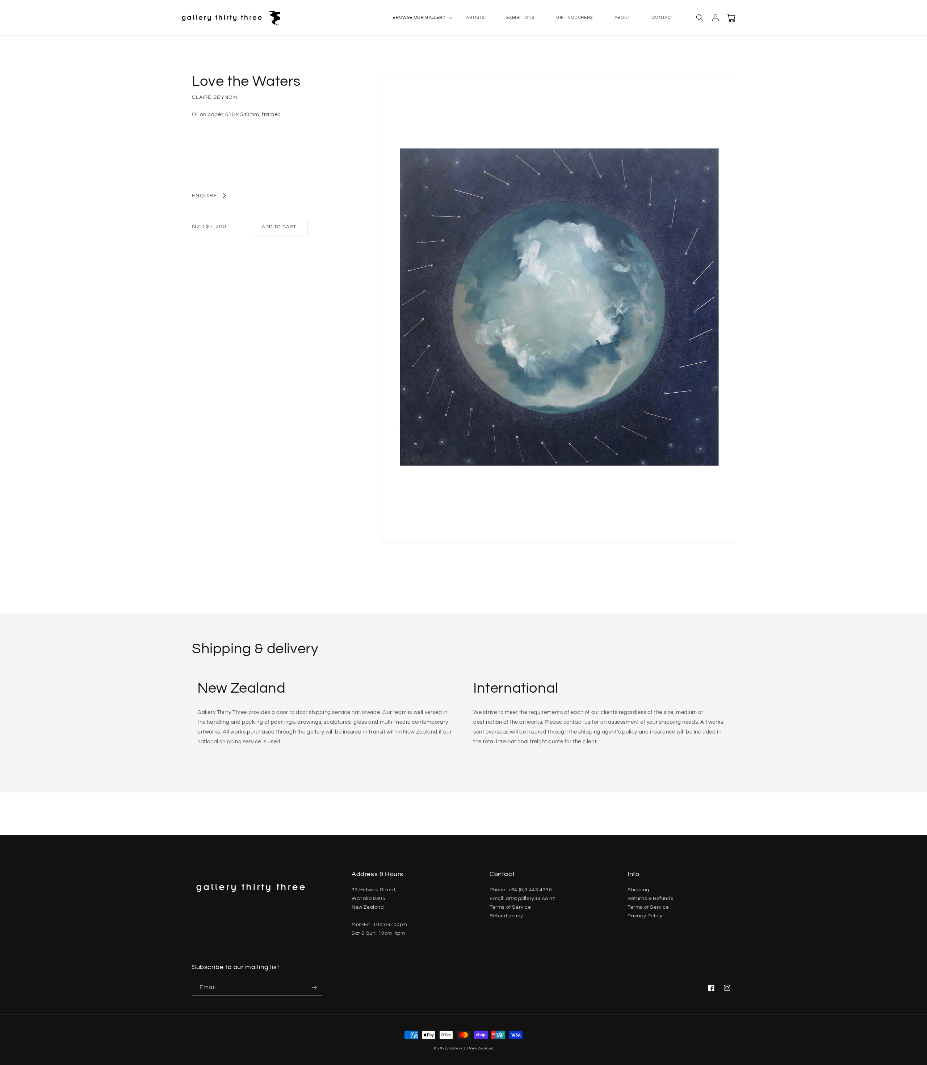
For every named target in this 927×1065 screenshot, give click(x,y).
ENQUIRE (204, 195)
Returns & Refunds (650, 898)
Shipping (638, 889)
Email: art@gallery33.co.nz (522, 898)
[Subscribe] (314, 987)
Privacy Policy (645, 915)
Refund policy (506, 915)
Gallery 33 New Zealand (471, 1048)
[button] (418, 17)
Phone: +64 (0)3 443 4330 (521, 889)
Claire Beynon (214, 97)
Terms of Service (510, 907)
